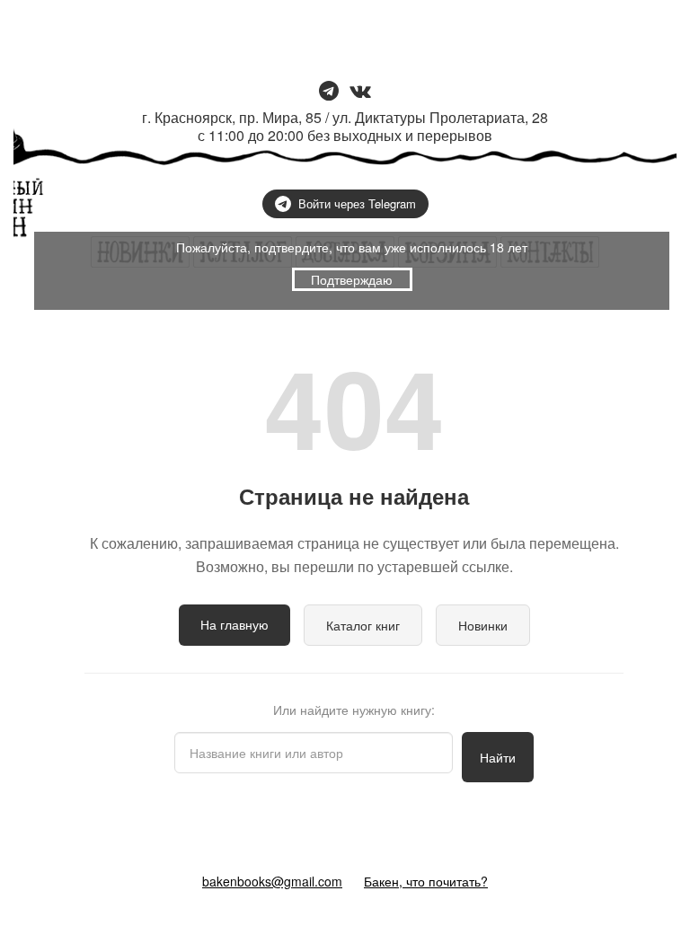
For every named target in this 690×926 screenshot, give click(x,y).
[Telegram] (329, 92)
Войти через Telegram (357, 203)
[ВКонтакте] (360, 92)
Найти (498, 757)
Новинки (483, 625)
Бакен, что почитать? (426, 881)
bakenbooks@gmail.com (272, 881)
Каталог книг (363, 625)
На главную (234, 624)
